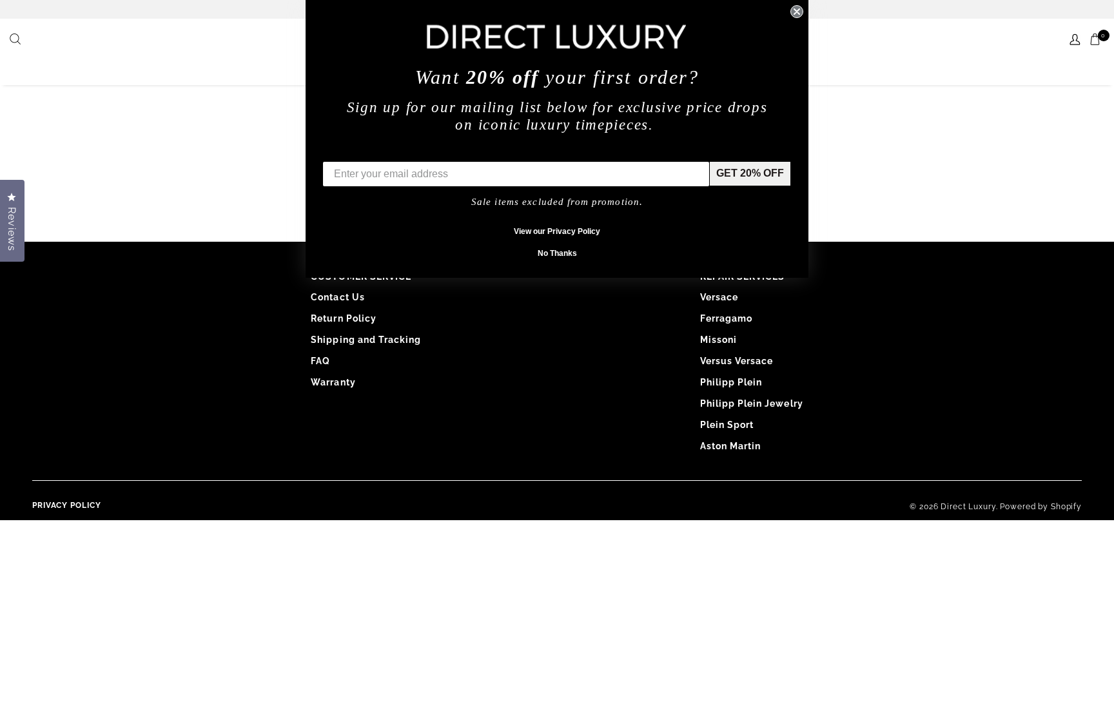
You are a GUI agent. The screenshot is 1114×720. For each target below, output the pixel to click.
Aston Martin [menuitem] (730, 446)
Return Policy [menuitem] (343, 318)
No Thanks (557, 253)
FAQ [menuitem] (320, 361)
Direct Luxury (968, 506)
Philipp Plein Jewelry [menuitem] (751, 403)
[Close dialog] (796, 11)
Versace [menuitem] (719, 297)
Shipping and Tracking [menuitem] (366, 340)
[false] (17, 40)
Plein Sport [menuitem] (727, 425)
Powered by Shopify (1041, 506)
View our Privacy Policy (557, 231)
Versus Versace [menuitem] (737, 361)
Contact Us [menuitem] (338, 297)
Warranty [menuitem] (333, 382)
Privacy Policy (66, 505)
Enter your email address (384, 151)
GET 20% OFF (750, 173)
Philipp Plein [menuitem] (731, 382)
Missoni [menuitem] (718, 340)
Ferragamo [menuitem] (726, 318)
